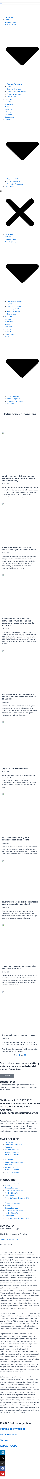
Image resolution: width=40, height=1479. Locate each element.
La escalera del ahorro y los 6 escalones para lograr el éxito (15, 839)
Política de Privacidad (12, 1428)
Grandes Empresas (14, 89)
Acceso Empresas (13, 181)
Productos (8, 99)
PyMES (7, 1185)
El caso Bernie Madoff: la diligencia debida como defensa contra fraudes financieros (19, 696)
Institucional (9, 17)
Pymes (9, 87)
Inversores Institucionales (16, 92)
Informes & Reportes (12, 1155)
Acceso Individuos (13, 179)
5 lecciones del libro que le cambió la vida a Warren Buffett (19, 967)
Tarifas (4, 1440)
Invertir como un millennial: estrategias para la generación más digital (20, 903)
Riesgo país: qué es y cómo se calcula (19, 1035)
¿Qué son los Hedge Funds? (15, 768)
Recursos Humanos (12, 1152)
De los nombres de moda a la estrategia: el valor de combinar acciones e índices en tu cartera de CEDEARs (18, 622)
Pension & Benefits (14, 94)
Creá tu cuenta (10, 186)
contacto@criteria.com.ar (9, 1239)
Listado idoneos (9, 1434)
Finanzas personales (12, 1183)
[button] (20, 211)
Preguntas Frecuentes (15, 184)
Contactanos (9, 117)
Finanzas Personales (14, 84)
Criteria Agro (11, 97)
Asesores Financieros (12, 1150)
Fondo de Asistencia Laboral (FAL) (17, 1198)
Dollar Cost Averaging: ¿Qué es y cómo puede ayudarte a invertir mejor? (20, 548)
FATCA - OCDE (8, 1445)
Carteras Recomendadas (14, 1144)
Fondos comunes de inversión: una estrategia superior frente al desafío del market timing (18, 478)
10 (25, 1055)
